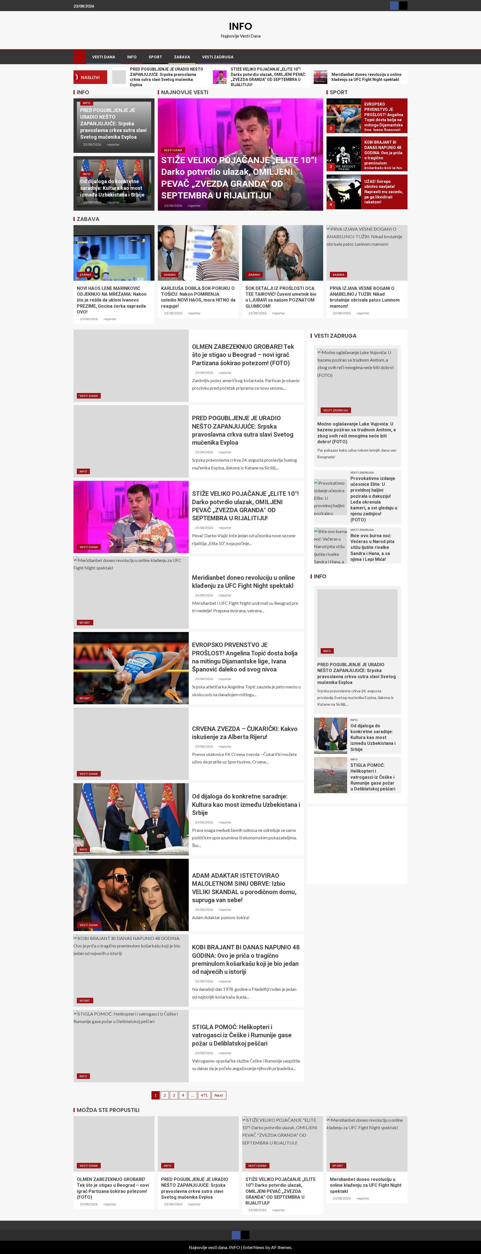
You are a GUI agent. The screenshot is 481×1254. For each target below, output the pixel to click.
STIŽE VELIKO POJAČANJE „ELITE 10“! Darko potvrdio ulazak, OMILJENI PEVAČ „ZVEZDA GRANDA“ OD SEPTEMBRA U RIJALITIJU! (281, 1191)
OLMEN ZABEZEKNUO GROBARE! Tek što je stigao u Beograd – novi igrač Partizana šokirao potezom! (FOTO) (243, 355)
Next (219, 1095)
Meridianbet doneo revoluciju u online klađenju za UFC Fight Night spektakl (365, 1185)
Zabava (182, 57)
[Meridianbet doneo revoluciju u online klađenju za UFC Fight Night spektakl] (131, 592)
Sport (155, 57)
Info (132, 57)
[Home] (79, 57)
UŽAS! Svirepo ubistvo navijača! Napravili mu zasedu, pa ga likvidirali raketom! (383, 191)
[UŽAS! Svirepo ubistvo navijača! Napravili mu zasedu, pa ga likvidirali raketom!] (344, 192)
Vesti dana (103, 57)
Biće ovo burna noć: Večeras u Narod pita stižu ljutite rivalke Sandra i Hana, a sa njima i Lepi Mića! (372, 547)
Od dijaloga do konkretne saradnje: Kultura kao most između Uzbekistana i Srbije (112, 188)
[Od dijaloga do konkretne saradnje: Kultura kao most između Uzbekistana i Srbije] (131, 819)
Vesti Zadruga (218, 57)
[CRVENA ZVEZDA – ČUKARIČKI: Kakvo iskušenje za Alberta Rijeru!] (131, 744)
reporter (113, 144)
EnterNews (253, 1247)
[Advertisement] (361, 849)
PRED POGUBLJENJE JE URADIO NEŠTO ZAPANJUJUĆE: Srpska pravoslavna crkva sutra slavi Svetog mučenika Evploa (113, 123)
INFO (240, 26)
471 (204, 1095)
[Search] (402, 57)
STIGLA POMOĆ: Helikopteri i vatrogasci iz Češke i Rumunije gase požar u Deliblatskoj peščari (242, 1035)
